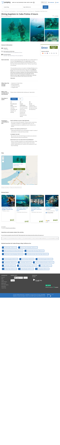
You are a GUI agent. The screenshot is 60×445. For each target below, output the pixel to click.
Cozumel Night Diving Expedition (50, 208)
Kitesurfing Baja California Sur (27, 268)
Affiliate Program (4, 281)
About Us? (3, 277)
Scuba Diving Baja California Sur (11, 259)
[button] (57, 210)
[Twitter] (50, 296)
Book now (19, 169)
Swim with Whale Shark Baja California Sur (28, 265)
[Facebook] (47, 296)
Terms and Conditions (4, 284)
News (2, 278)
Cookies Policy (3, 287)
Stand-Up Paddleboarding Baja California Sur (44, 262)
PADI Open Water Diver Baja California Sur (35, 250)
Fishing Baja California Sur (25, 262)
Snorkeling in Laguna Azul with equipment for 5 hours (22, 209)
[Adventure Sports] (6, 2)
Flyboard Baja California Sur (10, 268)
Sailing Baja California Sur (43, 268)
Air (15, 2)
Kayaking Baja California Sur (10, 262)
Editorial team (3, 283)
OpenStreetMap (32, 184)
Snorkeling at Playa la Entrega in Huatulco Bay (7, 208)
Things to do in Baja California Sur (15, 187)
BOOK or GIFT (53, 47)
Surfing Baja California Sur (10, 265)
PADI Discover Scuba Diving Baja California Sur (13, 254)
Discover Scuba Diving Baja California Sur (29, 247)
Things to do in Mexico (5, 187)
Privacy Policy (3, 286)
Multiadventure (20, 2)
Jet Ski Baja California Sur (46, 265)
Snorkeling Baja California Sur (10, 247)
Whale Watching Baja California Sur (45, 259)
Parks (25, 2)
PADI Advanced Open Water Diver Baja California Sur (37, 254)
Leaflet (27, 184)
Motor (28, 2)
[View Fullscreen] (3, 161)
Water (13, 2)
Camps (31, 2)
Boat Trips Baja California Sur (28, 259)
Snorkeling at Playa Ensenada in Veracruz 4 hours (36, 209)
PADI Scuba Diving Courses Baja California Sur (13, 250)
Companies (52, 2)
